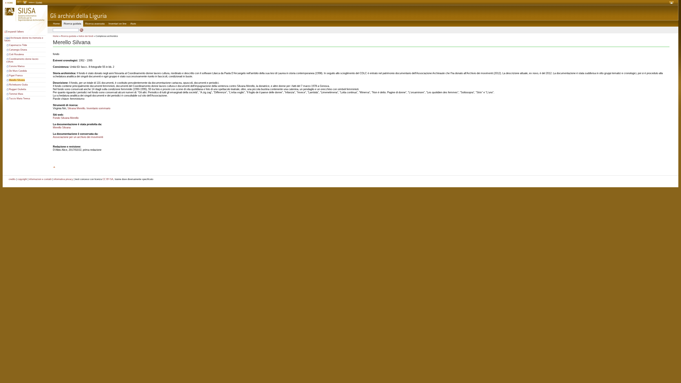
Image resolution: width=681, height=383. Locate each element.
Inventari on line (117, 23)
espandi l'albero (16, 31)
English (39, 2)
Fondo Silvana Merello (66, 117)
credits (12, 179)
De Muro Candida (18, 71)
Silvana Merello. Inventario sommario (88, 108)
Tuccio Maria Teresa (19, 98)
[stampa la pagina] (25, 2)
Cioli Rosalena (16, 54)
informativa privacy (63, 179)
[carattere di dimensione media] (19, 2)
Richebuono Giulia (18, 84)
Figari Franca (16, 75)
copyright (22, 179)
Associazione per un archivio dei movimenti (78, 136)
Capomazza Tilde (18, 45)
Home (56, 23)
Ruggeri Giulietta (17, 89)
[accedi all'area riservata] (671, 3)
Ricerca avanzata (95, 23)
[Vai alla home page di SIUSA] (9, 2)
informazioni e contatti (40, 179)
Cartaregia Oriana (18, 49)
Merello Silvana (17, 80)
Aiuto (133, 23)
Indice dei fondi (86, 36)
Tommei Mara (16, 94)
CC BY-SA (108, 179)
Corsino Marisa (16, 66)
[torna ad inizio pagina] (54, 166)
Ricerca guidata (68, 36)
